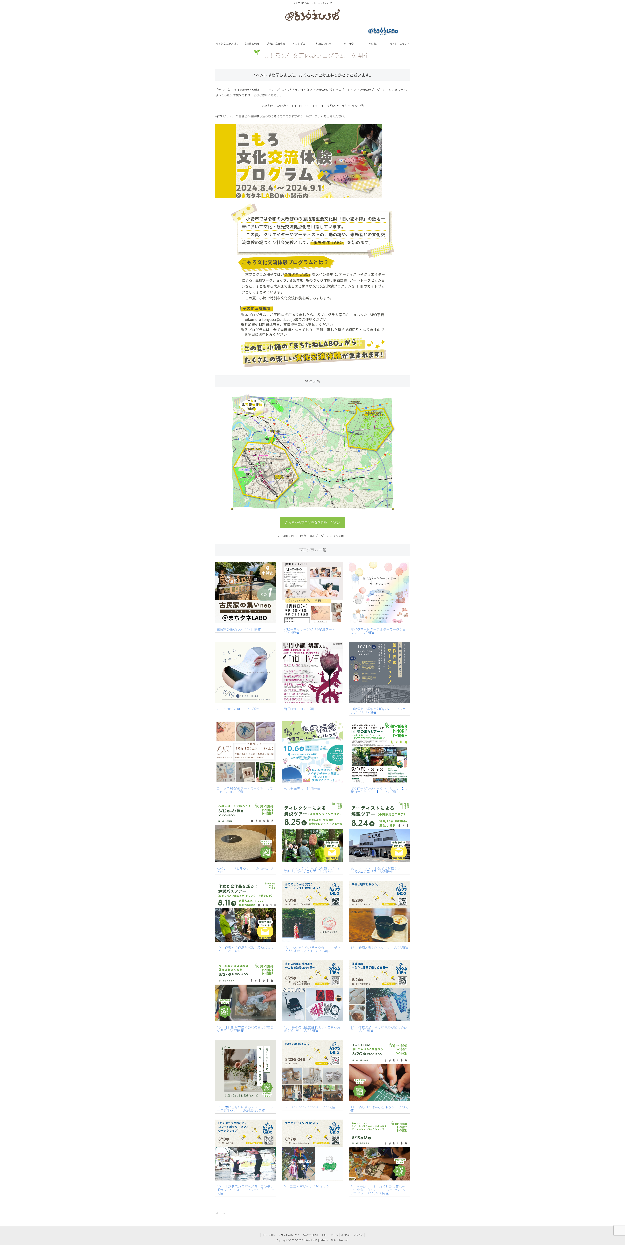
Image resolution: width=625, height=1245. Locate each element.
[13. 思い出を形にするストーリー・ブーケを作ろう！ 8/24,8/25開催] (245, 1098)
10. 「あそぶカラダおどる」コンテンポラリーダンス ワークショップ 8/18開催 (245, 1189)
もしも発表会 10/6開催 (302, 788)
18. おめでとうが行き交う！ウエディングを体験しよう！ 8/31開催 (312, 949)
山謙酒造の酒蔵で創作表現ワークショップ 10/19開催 (378, 710)
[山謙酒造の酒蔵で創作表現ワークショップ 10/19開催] (379, 700)
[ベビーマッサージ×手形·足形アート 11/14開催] (312, 620)
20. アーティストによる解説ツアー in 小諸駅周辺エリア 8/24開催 (378, 870)
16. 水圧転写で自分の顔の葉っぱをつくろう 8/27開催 (245, 1029)
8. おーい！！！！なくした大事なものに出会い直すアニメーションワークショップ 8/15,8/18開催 (378, 1189)
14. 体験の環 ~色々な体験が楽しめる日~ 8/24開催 (378, 1029)
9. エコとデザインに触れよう (306, 1186)
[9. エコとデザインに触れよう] (312, 1178)
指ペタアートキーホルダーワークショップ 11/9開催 (378, 631)
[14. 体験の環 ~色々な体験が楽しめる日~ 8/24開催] (379, 1019)
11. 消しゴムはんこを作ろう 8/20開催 (379, 1109)
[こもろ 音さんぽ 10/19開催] (245, 700)
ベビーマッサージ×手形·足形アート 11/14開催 (311, 631)
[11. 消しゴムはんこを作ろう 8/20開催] (379, 1098)
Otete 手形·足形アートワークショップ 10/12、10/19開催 (246, 790)
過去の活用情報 (310, 1235)
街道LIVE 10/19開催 (300, 709)
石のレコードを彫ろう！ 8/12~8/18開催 (245, 870)
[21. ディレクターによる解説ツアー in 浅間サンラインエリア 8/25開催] (312, 859)
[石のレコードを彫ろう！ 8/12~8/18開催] (245, 859)
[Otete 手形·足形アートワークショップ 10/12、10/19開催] (245, 780)
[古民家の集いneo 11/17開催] (245, 620)
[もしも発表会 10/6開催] (312, 780)
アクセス (358, 1235)
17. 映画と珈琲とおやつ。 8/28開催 (379, 947)
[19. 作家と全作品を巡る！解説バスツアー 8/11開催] (245, 939)
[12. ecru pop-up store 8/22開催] (312, 1098)
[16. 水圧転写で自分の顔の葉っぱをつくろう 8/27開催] (245, 1019)
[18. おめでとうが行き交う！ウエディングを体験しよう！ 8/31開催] (312, 939)
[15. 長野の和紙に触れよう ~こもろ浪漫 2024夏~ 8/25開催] (312, 1019)
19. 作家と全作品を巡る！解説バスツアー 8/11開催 (245, 949)
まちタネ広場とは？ (288, 1235)
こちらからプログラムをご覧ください (312, 522)
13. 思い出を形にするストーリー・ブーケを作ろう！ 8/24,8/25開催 (245, 1109)
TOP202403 (268, 1235)
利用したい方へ (330, 1235)
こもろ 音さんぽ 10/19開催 (238, 709)
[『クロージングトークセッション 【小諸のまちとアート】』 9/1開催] (379, 780)
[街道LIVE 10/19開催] (312, 700)
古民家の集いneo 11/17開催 (239, 629)
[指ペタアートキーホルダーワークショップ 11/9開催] (379, 620)
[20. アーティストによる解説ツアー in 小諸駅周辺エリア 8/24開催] (379, 859)
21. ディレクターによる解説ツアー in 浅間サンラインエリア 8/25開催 (312, 870)
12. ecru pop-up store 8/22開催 (309, 1107)
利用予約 (345, 1235)
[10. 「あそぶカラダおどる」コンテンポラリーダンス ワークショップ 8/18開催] (245, 1178)
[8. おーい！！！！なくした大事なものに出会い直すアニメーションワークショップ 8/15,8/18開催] (379, 1178)
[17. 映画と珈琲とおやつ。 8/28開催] (379, 939)
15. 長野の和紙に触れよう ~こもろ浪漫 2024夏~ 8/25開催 (312, 1029)
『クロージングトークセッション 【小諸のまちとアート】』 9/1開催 (378, 790)
